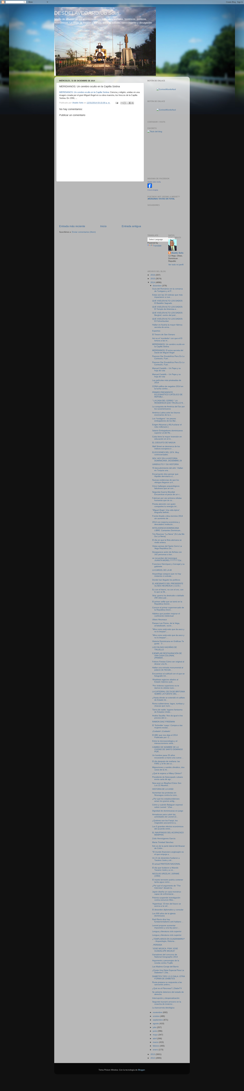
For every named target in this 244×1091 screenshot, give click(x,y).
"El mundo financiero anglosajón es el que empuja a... (168, 853)
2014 (153, 282)
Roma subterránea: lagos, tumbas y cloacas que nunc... (168, 705)
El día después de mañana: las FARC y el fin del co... (166, 762)
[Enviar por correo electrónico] (121, 103)
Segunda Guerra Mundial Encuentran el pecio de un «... (166, 493)
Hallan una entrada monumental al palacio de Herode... (167, 669)
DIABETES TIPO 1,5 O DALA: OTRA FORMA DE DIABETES (168, 977)
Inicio (103, 226)
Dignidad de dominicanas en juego (167, 811)
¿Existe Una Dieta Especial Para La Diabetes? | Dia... (168, 971)
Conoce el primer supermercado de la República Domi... (168, 609)
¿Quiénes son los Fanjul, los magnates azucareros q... (165, 822)
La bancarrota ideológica (163, 1008)
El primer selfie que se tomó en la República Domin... (167, 603)
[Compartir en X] (127, 103)
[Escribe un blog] (124, 103)
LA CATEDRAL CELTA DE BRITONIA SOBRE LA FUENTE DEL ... (168, 693)
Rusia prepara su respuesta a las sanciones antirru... (167, 983)
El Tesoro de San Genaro (163, 334)
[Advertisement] (100, 203)
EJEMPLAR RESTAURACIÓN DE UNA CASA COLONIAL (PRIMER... (167, 655)
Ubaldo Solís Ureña (154, 182)
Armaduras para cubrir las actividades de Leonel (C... (165, 815)
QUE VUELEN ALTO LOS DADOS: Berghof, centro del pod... (167, 314)
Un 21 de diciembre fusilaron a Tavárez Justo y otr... (166, 859)
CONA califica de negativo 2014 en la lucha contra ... (167, 387)
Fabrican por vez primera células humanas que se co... (167, 499)
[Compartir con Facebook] (129, 103)
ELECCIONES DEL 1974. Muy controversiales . (165, 453)
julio (155, 1027)
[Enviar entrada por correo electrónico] (117, 103)
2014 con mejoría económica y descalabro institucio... (166, 523)
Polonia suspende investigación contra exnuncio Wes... (166, 899)
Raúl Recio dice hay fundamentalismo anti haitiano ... (167, 920)
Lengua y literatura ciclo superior (166, 931)
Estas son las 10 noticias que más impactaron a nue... (167, 296)
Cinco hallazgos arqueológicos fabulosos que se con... (165, 487)
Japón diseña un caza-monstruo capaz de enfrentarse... (166, 893)
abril (155, 1038)
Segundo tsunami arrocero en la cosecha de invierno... (166, 1003)
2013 (153, 1054)
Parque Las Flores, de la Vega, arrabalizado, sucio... (166, 624)
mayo (155, 1035)
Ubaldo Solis (177, 253)
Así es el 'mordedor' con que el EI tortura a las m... (167, 339)
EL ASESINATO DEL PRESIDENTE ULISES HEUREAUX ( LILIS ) (167, 585)
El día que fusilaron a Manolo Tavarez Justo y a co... (165, 869)
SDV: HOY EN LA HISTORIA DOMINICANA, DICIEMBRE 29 (167, 459)
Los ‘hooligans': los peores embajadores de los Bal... (164, 420)
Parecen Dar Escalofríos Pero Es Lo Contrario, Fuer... (168, 357)
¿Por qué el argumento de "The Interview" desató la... (166, 887)
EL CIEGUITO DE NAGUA (163, 443)
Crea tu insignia (152, 190)
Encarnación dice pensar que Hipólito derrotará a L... (165, 475)
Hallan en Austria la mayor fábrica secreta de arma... (167, 326)
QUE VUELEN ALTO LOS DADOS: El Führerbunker (167, 320)
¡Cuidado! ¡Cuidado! (161, 731)
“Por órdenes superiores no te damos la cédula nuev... (165, 687)
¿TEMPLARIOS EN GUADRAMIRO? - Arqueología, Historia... (168, 940)
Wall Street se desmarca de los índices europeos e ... (166, 447)
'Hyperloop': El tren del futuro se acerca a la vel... (166, 905)
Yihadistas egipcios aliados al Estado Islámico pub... (165, 681)
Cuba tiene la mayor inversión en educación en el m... (167, 438)
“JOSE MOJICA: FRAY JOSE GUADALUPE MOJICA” (165, 949)
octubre (156, 1016)
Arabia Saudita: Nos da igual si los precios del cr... (167, 717)
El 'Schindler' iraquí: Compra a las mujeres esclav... (167, 726)
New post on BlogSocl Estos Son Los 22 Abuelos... (166, 784)
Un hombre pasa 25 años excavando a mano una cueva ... (168, 756)
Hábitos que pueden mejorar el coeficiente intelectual (166, 615)
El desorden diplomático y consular (167, 910)
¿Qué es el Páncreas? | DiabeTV (167, 988)
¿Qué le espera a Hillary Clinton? (167, 773)
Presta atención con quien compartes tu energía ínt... (165, 505)
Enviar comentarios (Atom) (84, 232)
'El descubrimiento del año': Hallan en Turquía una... (167, 469)
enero (156, 1050)
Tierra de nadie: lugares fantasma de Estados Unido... (167, 711)
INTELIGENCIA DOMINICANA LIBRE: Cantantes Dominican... (167, 529)
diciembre (157, 286)
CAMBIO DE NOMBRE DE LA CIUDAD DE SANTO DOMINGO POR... (167, 749)
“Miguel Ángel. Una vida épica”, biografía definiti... (166, 511)
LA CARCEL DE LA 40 (162, 570)
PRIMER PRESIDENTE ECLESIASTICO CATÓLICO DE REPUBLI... (167, 394)
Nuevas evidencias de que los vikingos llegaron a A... (165, 481)
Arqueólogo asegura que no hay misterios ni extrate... (166, 575)
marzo (156, 1042)
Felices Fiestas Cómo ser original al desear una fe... (168, 663)
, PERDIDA (157, 945)
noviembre (158, 1012)
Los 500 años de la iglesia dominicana (164, 914)
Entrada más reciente (72, 226)
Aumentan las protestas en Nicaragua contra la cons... (165, 794)
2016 (153, 275)
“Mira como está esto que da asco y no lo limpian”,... (168, 630)
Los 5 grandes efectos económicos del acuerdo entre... (167, 827)
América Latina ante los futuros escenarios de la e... (166, 414)
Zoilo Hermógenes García (163, 838)
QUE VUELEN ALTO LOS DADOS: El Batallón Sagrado (167, 302)
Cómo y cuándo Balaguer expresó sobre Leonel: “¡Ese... (167, 806)
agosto (156, 1023)
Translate (157, 246)
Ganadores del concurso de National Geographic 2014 (165, 956)
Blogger (141, 1070)
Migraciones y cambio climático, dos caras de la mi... (168, 768)
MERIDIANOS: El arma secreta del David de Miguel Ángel (167, 351)
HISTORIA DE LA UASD (162, 789)
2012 (153, 1058)
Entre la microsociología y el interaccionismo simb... (164, 742)
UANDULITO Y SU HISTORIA (165, 464)
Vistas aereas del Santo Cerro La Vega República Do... (167, 547)
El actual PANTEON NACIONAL (166, 864)
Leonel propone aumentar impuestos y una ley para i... (165, 926)
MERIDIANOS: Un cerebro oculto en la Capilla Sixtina (84, 92)
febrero (156, 1046)
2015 (153, 279)
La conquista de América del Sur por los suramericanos (168, 408)
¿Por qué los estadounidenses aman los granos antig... (165, 800)
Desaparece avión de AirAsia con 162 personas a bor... (167, 553)
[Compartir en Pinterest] (132, 103)
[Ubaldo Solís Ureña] (149, 187)
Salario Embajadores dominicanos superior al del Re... (167, 432)
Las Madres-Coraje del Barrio (165, 967)
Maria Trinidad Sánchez (162, 842)
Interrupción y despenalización (165, 998)
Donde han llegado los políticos (166, 580)
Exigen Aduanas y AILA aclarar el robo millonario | (167, 426)
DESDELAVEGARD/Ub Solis (86, 13)
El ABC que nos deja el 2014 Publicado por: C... (165, 736)
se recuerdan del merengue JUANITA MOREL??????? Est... (167, 559)
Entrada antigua (131, 226)
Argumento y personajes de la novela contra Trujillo (165, 961)
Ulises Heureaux (159, 620)
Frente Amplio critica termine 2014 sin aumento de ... (167, 517)
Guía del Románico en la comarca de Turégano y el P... (167, 290)
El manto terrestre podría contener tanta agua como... (167, 881)
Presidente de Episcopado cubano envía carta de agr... (167, 778)
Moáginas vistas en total (161, 199)
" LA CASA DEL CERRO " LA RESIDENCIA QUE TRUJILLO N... (168, 402)
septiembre (158, 1020)
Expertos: (156, 331)
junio (155, 1031)
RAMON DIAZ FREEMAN (163, 722)
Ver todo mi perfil (175, 265)
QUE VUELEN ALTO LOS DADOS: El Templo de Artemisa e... (167, 308)
